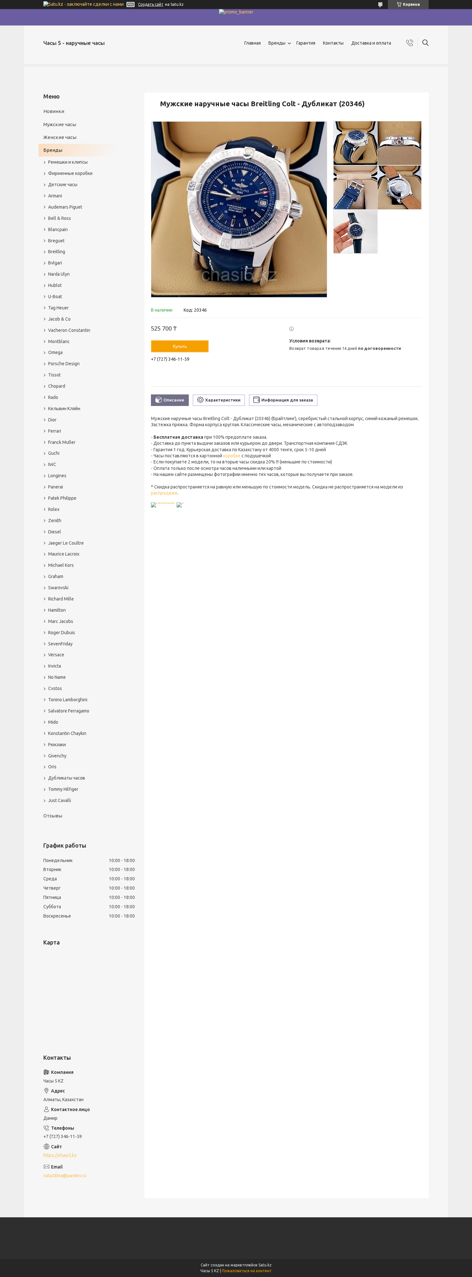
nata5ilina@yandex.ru (64, 1175)
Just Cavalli (59, 800)
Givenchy (57, 755)
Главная (252, 43)
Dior (52, 419)
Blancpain (58, 229)
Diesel (54, 531)
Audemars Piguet (65, 207)
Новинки (53, 111)
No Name (57, 677)
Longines (57, 475)
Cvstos (55, 688)
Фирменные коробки (70, 173)
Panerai (55, 486)
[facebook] (163, 502)
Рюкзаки (57, 744)
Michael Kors (61, 565)
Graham (55, 576)
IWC (52, 464)
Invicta (54, 666)
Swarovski (58, 587)
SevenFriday (60, 643)
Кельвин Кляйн (64, 408)
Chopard (56, 386)
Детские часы (62, 184)
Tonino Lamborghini (67, 699)
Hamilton (57, 610)
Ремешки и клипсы (68, 162)
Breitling (56, 251)
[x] (180, 502)
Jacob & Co (59, 319)
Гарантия (305, 43)
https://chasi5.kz (60, 1155)
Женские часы (59, 137)
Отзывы (52, 815)
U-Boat (55, 296)
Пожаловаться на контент (247, 1271)
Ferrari (54, 431)
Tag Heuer (58, 307)
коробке (231, 455)
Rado (53, 397)
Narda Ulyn (59, 274)
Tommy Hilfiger (63, 789)
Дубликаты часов (66, 778)
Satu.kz (265, 1265)
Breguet (56, 240)
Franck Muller (61, 442)
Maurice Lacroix (63, 554)
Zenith (54, 520)
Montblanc (59, 341)
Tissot (54, 374)
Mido (53, 722)
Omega (55, 352)
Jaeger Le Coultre (66, 543)
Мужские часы (59, 124)
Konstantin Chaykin (67, 733)
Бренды (276, 43)
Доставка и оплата (371, 43)
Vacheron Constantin (69, 330)
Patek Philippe (62, 498)
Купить (180, 346)
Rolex (53, 509)
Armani (55, 195)
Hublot (55, 285)
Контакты (333, 43)
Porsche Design (64, 363)
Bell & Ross (59, 218)
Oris (52, 766)
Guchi (53, 453)
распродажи (164, 493)
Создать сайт (150, 4)
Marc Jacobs (60, 621)
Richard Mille (61, 598)
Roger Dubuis (61, 632)
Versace (56, 654)
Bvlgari (55, 262)
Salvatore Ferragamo (68, 710)
